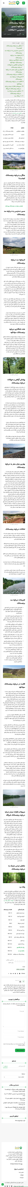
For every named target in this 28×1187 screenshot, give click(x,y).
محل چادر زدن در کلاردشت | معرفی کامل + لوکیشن (14, 1103)
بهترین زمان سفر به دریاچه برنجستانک (14, 70)
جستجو (6, 1066)
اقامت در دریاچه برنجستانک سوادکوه (13, 82)
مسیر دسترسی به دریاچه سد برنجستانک (13, 51)
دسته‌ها (23, 1074)
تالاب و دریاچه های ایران (19, 17)
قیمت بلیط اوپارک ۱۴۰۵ (20, 1120)
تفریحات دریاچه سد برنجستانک (16, 78)
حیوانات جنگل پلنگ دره (9, 900)
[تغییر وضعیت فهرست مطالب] (21, 43)
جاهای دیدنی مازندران (17, 113)
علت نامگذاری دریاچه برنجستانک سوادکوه (15, 61)
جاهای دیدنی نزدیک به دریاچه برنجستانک (14, 92)
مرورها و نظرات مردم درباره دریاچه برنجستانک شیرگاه (13, 87)
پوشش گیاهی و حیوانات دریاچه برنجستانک (14, 66)
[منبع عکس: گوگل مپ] (14, 161)
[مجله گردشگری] (15, 3)
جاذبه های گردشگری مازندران (18, 19)
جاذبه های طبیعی (13, 15)
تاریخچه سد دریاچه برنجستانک (16, 56)
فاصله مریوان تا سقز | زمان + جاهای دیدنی (16, 1098)
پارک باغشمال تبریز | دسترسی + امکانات (16, 1094)
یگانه (20, 33)
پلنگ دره (17, 96)
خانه (20, 15)
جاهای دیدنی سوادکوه (20, 969)
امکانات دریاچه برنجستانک (14, 74)
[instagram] (7, 1186)
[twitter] (9, 1186)
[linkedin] (5, 1186)
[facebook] (11, 1186)
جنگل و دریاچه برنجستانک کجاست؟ (14, 47)
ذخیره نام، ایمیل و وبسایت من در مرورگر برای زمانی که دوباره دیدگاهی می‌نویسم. (14, 1044)
